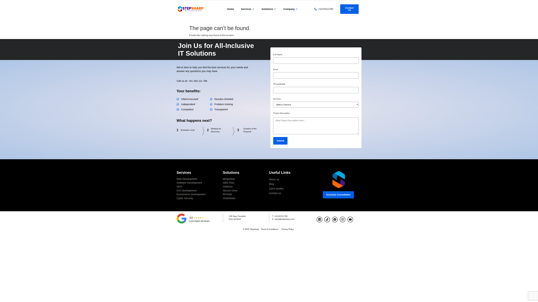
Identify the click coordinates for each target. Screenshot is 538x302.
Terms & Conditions (269, 229)
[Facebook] (335, 219)
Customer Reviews (199, 221)
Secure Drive (230, 190)
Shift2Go (228, 186)
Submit (280, 141)
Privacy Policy (288, 229)
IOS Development (186, 190)
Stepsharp (254, 229)
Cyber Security (185, 198)
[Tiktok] (327, 219)
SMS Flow (228, 182)
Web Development (187, 179)
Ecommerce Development (191, 194)
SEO (179, 186)
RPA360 (227, 194)
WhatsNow (229, 179)
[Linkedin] (319, 219)
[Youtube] (350, 219)
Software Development (189, 182)
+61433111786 (325, 9)
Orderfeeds (229, 198)
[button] (247, 9)
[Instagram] (342, 219)
